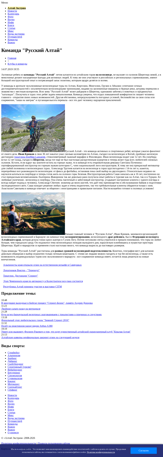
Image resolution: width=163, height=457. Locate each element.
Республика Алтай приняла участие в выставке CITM (32, 286)
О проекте (13, 432)
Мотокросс (14, 384)
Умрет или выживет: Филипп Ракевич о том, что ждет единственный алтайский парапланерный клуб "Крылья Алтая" (66, 331)
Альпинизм (14, 355)
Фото (10, 16)
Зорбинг (12, 358)
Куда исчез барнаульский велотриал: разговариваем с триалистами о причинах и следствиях (51, 314)
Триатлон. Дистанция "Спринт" (20, 275)
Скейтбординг (15, 364)
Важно (11, 42)
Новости (12, 11)
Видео (11, 19)
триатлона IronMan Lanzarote (29, 157)
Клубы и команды (17, 63)
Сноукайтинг (15, 387)
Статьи (11, 28)
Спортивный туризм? (19, 367)
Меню (4, 2)
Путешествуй (15, 36)
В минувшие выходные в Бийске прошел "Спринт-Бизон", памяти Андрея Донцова (47, 303)
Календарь (13, 13)
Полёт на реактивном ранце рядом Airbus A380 (27, 326)
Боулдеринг (14, 372)
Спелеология (15, 375)
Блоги (11, 25)
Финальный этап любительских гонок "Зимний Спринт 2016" (35, 320)
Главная (12, 58)
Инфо (11, 22)
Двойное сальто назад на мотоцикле (20, 308)
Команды (13, 39)
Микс (11, 31)
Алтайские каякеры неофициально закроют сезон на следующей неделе (40, 337)
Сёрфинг (12, 389)
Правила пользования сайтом (54, 443)
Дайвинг (12, 361)
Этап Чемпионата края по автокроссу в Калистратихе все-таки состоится (43, 281)
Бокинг (12, 381)
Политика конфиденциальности (18, 443)
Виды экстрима (16, 34)
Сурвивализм (15, 378)
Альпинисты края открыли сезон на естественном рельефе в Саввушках (42, 265)
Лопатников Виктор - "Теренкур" (21, 270)
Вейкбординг (15, 369)
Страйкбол (13, 352)
